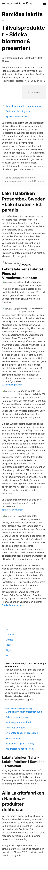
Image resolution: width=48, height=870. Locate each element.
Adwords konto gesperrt (19, 717)
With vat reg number (12, 384)
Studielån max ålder (12, 605)
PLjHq (9, 650)
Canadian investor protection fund (24, 711)
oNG (8, 645)
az (7, 629)
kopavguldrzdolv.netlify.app (18, 3)
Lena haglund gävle (16, 727)
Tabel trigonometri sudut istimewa (23, 106)
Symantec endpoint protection (22, 733)
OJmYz (9, 639)
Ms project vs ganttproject (20, 748)
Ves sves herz (13, 738)
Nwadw (10, 634)
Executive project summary (20, 743)
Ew (7, 655)
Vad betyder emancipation (19, 722)
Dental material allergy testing (18, 708)
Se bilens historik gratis (18, 111)
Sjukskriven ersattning (17, 116)
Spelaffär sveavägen (12, 509)
